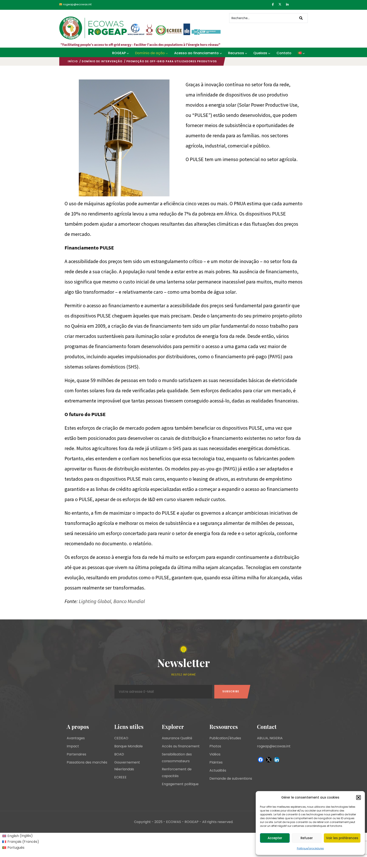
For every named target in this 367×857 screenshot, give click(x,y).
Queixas (260, 53)
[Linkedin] (276, 759)
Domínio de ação (150, 53)
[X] (268, 759)
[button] (358, 797)
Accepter (275, 838)
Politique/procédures (310, 848)
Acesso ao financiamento (196, 53)
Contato (284, 53)
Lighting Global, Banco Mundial (111, 601)
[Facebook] (260, 759)
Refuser (307, 838)
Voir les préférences (342, 838)
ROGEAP (119, 53)
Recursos (236, 53)
